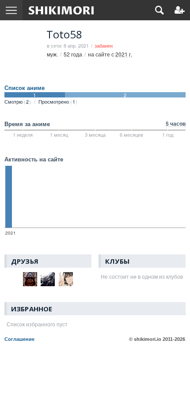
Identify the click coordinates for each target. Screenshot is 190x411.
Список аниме (24, 88)
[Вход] (179, 10)
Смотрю (16, 101)
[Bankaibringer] (48, 279)
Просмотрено (56, 101)
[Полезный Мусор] (66, 279)
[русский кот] (12, 279)
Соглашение (19, 339)
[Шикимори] (61, 10)
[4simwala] (30, 279)
